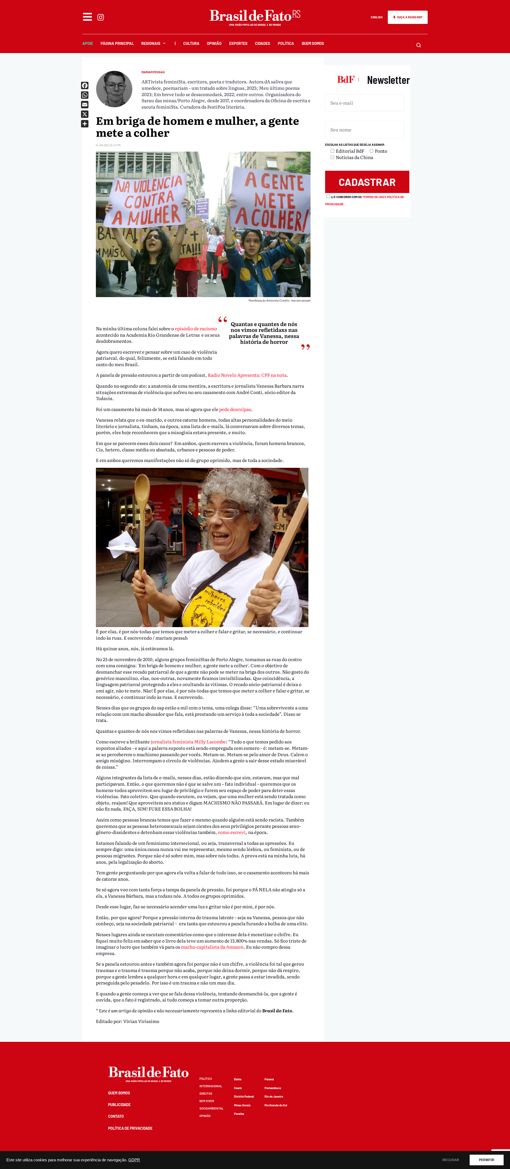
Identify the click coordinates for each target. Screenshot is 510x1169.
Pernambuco (273, 1088)
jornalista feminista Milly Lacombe (188, 741)
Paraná (269, 1079)
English (376, 17)
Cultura (191, 43)
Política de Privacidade (130, 1128)
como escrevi (232, 832)
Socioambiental (211, 1108)
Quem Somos (313, 43)
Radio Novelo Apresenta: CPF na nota (247, 374)
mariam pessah (153, 72)
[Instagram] (100, 17)
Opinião (214, 43)
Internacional (210, 1086)
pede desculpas (235, 409)
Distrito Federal (244, 1096)
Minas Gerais (242, 1105)
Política (286, 43)
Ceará (238, 1088)
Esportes (238, 43)
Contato (116, 1116)
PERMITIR (486, 1160)
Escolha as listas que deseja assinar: (355, 144)
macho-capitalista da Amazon (212, 946)
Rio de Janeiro (274, 1096)
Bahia (237, 1079)
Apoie (87, 43)
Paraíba (239, 1113)
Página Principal (117, 43)
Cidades (262, 43)
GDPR (134, 1160)
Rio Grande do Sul (276, 1105)
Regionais (150, 43)
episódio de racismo (196, 328)
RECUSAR (451, 1160)
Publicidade (119, 1104)
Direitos (205, 1093)
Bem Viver (206, 1101)
